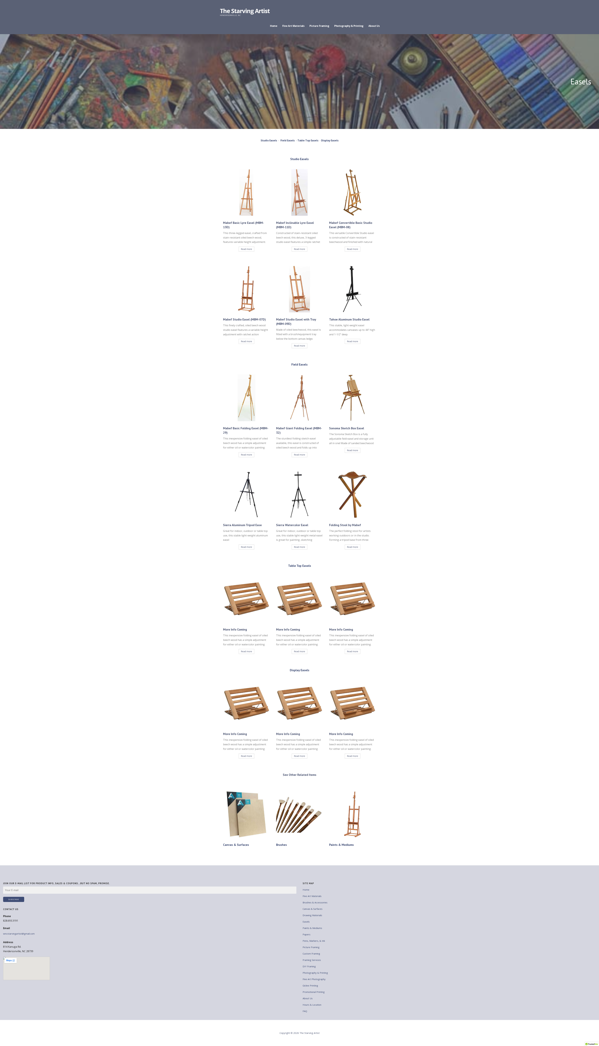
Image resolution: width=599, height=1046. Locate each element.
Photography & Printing (348, 26)
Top (591, 1038)
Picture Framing (319, 26)
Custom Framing (311, 953)
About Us (374, 26)
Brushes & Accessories (315, 902)
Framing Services (312, 960)
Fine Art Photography (314, 979)
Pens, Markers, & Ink (314, 940)
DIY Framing (309, 966)
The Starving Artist (245, 11)
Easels (306, 921)
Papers (306, 934)
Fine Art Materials (293, 26)
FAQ (305, 1011)
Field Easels (287, 140)
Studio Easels (269, 140)
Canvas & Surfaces (312, 908)
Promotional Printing (314, 991)
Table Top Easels (307, 140)
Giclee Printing (310, 985)
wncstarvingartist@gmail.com (19, 933)
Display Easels (329, 140)
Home (273, 26)
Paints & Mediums (312, 928)
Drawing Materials (312, 915)
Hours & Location (312, 1004)
